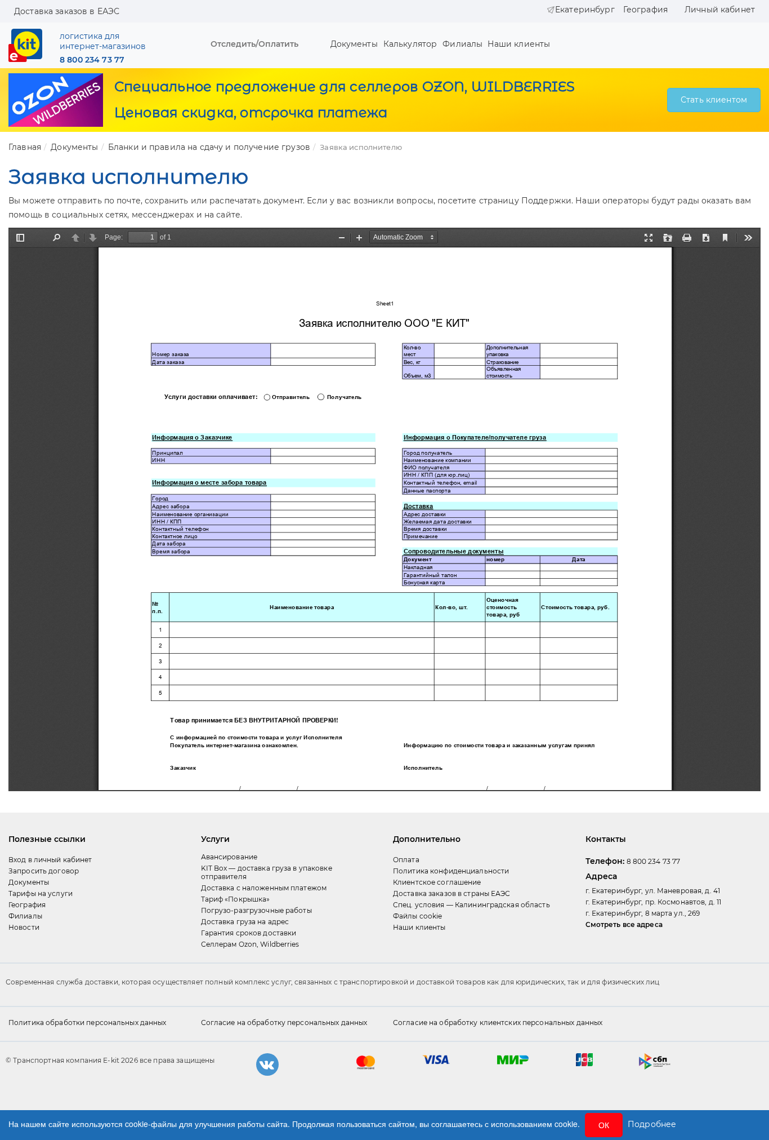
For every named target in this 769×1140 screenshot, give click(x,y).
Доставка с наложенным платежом (264, 888)
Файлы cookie (417, 916)
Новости (23, 927)
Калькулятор (410, 44)
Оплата (406, 859)
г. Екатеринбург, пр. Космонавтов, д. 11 (653, 902)
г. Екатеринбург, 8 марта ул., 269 (642, 913)
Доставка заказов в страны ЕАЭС (452, 893)
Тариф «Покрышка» (235, 899)
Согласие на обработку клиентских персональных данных (497, 1022)
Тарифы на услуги (40, 893)
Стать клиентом (714, 100)
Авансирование (229, 857)
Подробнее (652, 1124)
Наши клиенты (516, 44)
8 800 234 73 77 (92, 60)
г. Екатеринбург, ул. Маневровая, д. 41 (653, 890)
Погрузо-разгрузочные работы (256, 910)
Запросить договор (43, 871)
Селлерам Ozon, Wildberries (250, 944)
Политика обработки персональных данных (87, 1022)
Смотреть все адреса (624, 924)
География (645, 10)
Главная (24, 147)
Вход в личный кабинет (50, 859)
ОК (603, 1124)
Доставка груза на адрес (245, 921)
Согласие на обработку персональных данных (284, 1022)
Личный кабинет (720, 10)
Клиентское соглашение (437, 882)
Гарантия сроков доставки (249, 933)
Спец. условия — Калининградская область (471, 905)
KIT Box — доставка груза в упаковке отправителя (266, 872)
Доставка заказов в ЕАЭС (66, 11)
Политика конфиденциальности (451, 871)
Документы (354, 44)
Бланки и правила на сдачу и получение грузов (209, 147)
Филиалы (462, 44)
